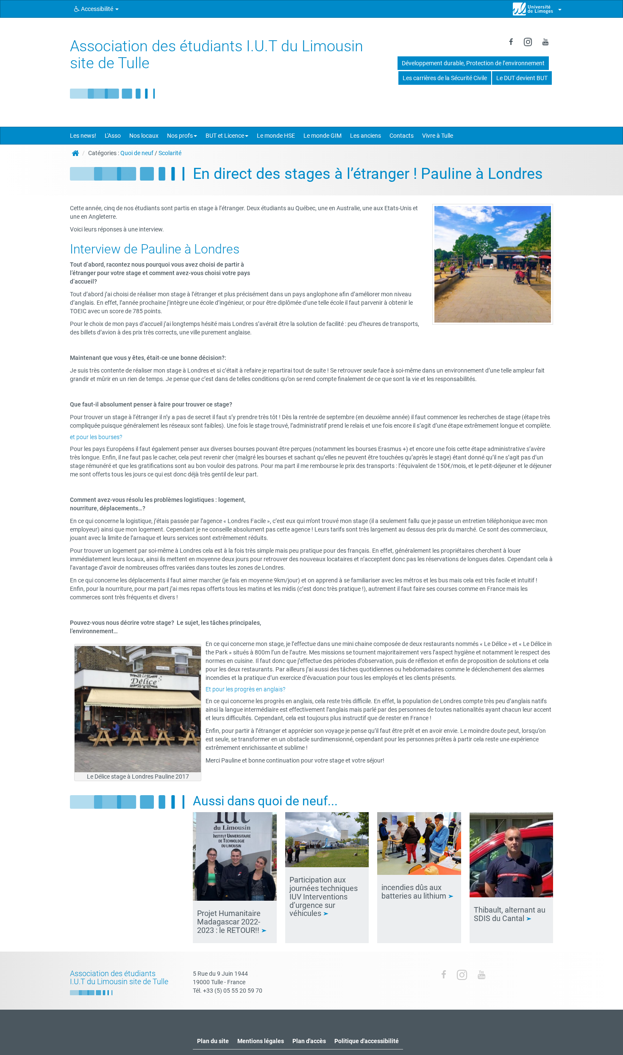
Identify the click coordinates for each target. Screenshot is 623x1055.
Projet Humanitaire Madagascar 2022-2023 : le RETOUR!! (229, 922)
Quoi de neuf (136, 153)
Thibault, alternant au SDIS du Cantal (509, 914)
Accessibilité (97, 9)
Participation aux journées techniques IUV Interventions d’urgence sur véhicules (323, 896)
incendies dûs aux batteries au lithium (414, 891)
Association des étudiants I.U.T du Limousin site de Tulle (216, 54)
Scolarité (170, 153)
